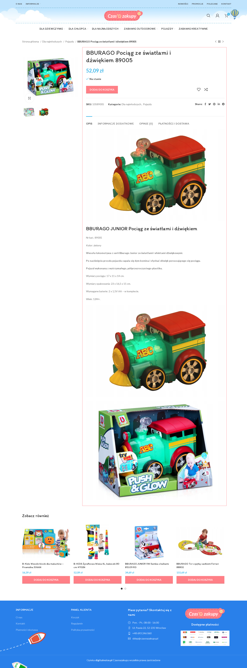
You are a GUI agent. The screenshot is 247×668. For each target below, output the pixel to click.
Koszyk (75, 617)
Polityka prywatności (82, 629)
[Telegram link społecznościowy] (223, 104)
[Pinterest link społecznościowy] (214, 104)
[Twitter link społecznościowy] (209, 104)
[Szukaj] (208, 15)
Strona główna (30, 41)
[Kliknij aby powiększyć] (29, 98)
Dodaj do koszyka (102, 89)
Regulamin (77, 623)
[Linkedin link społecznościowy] (219, 104)
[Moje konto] (217, 15)
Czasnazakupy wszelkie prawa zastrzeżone (127, 660)
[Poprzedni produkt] (216, 42)
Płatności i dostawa (27, 629)
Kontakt (20, 623)
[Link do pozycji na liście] (152, 633)
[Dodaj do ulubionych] (199, 89)
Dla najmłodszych (52, 41)
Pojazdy (69, 41)
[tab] (89, 121)
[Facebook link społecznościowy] (205, 104)
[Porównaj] (206, 89)
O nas (19, 617)
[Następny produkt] (223, 42)
